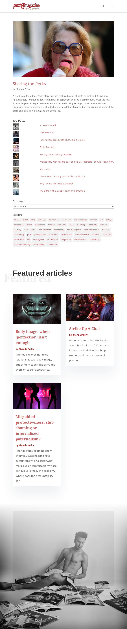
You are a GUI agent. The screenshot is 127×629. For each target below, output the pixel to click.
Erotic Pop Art (47, 147)
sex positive (66, 239)
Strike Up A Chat (84, 328)
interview (104, 224)
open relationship (91, 229)
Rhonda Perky (23, 88)
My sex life (45, 169)
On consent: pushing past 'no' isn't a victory (62, 176)
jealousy (17, 229)
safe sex (107, 234)
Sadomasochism (82, 234)
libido (33, 229)
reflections (53, 234)
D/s (101, 219)
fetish (71, 224)
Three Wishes (47, 132)
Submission (52, 244)
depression (19, 224)
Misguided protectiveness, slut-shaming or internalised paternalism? (35, 427)
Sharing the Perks (29, 83)
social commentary (22, 244)
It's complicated (48, 125)
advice (17, 219)
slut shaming (94, 239)
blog (33, 219)
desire (29, 224)
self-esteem (19, 239)
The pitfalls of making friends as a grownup (62, 190)
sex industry (52, 239)
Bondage (42, 219)
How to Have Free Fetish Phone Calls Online (62, 139)
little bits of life (44, 229)
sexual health (79, 239)
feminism (62, 224)
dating (109, 219)
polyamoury (19, 234)
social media (38, 244)
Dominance (40, 224)
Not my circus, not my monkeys (56, 154)
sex (28, 239)
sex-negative (38, 239)
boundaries (54, 219)
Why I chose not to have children (57, 183)
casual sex (66, 219)
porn (29, 234)
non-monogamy (74, 229)
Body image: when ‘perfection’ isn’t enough (33, 337)
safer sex (96, 234)
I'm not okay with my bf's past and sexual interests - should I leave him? (77, 161)
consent (93, 219)
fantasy (51, 224)
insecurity (92, 224)
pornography (40, 234)
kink (26, 229)
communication (80, 219)
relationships (66, 234)
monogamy (59, 229)
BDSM (25, 219)
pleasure (105, 229)
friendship (81, 224)
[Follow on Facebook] (63, 571)
